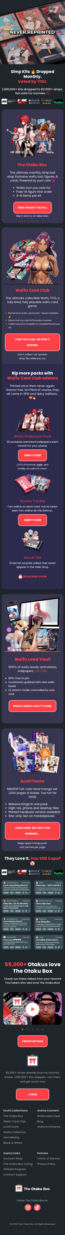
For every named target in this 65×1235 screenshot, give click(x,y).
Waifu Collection (14, 1132)
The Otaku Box (13, 1116)
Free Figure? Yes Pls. (33, 207)
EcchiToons (11, 1127)
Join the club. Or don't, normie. (32, 342)
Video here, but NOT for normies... (32, 706)
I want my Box (33, 1041)
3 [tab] (32, 1029)
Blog (40, 1121)
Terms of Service (48, 1158)
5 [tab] (42, 1029)
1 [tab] (22, 1029)
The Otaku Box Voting (17, 1164)
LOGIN (32, 1094)
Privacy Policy (46, 1164)
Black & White (12, 1143)
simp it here (32, 455)
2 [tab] (27, 1029)
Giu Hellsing (11, 1137)
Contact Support (14, 1175)
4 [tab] (37, 1029)
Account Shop (12, 1158)
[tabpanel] (32, 1008)
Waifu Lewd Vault (48, 1116)
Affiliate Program (14, 1169)
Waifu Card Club (14, 1121)
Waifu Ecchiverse (48, 1127)
